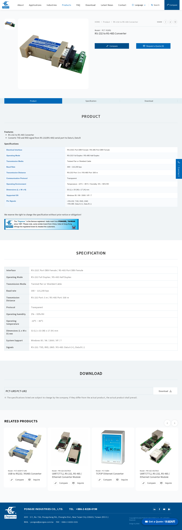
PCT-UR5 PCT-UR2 (16, 391)
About (21, 4)
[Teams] (169, 509)
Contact (122, 4)
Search (156, 5)
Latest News (107, 4)
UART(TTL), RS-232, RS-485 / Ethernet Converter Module (67, 475)
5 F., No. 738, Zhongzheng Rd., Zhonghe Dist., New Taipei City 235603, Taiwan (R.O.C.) (69, 517)
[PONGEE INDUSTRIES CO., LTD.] (6, 5)
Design (131, 523)
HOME (97, 22)
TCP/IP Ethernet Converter (110, 473)
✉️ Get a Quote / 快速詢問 (160, 521)
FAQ (78, 4)
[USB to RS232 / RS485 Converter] (25, 447)
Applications (35, 4)
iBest (137, 523)
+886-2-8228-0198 (86, 509)
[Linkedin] (154, 509)
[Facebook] (159, 509)
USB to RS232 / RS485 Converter (24, 473)
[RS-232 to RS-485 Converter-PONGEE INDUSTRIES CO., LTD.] (165, 22)
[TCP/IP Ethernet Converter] (113, 447)
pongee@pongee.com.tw (41, 522)
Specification (91, 101)
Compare (173, 5)
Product (106, 22)
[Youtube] (164, 509)
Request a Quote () (155, 46)
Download (91, 4)
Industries (52, 4)
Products (66, 4)
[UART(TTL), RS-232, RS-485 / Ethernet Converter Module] (69, 447)
